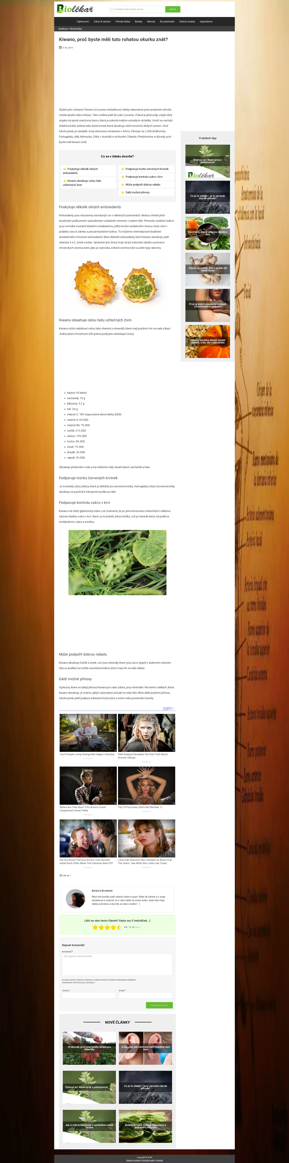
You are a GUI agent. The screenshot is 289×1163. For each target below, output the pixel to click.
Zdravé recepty (187, 21)
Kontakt (159, 1160)
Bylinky (138, 21)
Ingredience (206, 21)
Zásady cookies (133, 1160)
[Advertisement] (117, 77)
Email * (122, 990)
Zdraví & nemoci (102, 21)
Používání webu (148, 1160)
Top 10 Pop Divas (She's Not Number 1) (140, 807)
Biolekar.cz (63, 28)
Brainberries (88, 758)
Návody (151, 21)
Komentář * (67, 951)
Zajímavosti (83, 21)
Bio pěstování (167, 21)
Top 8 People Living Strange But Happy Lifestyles (87, 754)
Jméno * (66, 990)
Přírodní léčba (122, 21)
